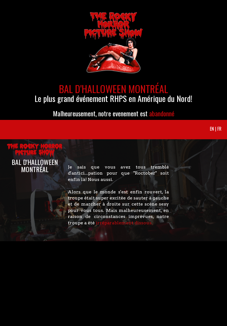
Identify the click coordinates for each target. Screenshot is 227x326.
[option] (113, 60)
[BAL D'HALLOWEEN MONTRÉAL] (31, 134)
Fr (219, 128)
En (212, 128)
